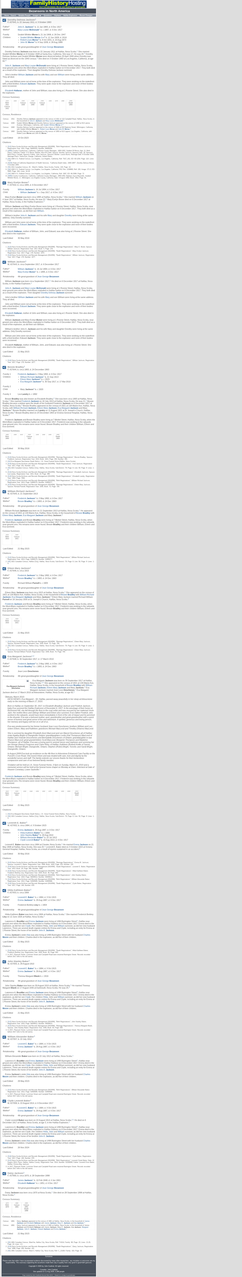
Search (13, 15)
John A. (25, 27)
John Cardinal (52, 1270)
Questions (48, 15)
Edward (28, 84)
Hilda (45, 997)
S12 (9, 146)
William (26, 75)
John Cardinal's (37, 1275)
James (25, 1180)
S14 (9, 251)
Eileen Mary (30, 379)
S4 (9, 159)
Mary (47, 75)
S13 (9, 247)
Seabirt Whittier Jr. (31, 37)
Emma (25, 830)
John (51, 926)
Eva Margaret (30, 382)
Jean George (53, 47)
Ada (28, 935)
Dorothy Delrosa (52, 293)
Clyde (28, 926)
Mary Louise (28, 30)
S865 (10, 151)
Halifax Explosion (70, 15)
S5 (9, 167)
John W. (27, 42)
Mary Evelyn (26, 272)
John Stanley (29, 835)
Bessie (25, 501)
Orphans (57, 15)
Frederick (26, 374)
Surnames (49, 1256)
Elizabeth (13, 90)
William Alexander (31, 837)
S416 (10, 163)
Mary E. (63, 1223)
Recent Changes (86, 15)
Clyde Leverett (29, 840)
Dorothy (68, 215)
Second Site (45, 1275)
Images (36, 15)
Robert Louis (29, 40)
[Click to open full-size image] (28, 681)
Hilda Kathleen (30, 833)
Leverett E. (26, 897)
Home (6, 15)
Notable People (24, 15)
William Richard (31, 377)
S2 (9, 461)
